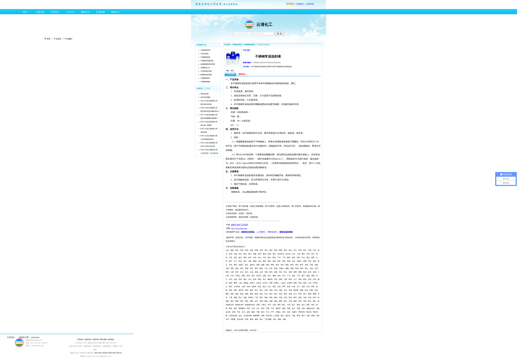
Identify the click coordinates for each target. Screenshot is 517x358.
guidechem (35, 337)
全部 (48, 39)
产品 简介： (247, 67)
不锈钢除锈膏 (205, 82)
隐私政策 (88, 339)
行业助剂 (227, 45)
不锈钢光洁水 (205, 68)
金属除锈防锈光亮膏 (207, 64)
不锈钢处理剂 (237, 45)
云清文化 (40, 12)
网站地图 (103, 339)
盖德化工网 (24, 337)
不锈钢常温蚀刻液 (206, 61)
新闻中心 (115, 12)
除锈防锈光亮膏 (206, 75)
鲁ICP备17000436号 (102, 353)
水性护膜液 (204, 54)
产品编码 (68, 39)
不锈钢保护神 (205, 50)
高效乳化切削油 (247, 232)
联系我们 (290, 4)
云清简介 (300, 4)
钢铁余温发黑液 (286, 232)
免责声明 (95, 339)
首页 (25, 12)
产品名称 (57, 39)
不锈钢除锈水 (205, 78)
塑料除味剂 (272, 232)
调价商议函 (204, 94)
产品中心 (55, 12)
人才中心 (70, 12)
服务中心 (85, 12)
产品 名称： (247, 50)
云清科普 (100, 12)
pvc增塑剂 (261, 232)
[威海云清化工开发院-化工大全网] (216, 6)
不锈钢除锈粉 (205, 57)
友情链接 (111, 339)
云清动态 (310, 4)
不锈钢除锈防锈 (249, 45)
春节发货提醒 (205, 97)
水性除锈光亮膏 (206, 71)
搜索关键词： (248, 63)
